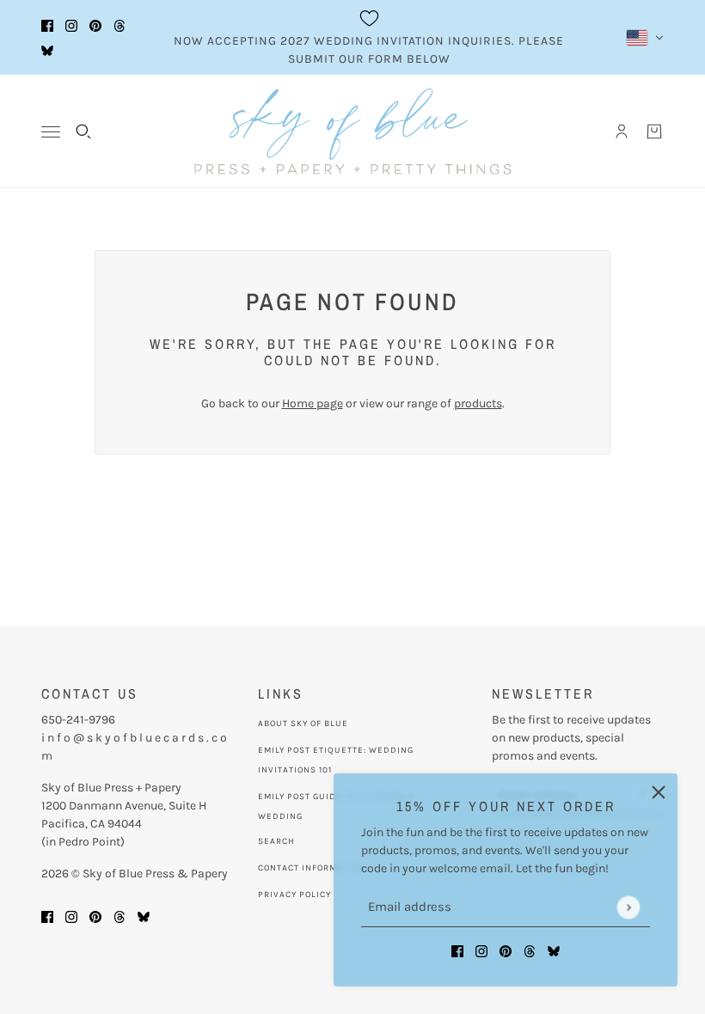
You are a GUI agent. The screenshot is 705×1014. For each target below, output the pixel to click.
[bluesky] (47, 50)
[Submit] (628, 907)
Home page (312, 403)
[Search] (83, 131)
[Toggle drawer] (50, 131)
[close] (658, 792)
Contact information (311, 868)
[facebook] (47, 25)
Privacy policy (294, 894)
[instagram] (71, 25)
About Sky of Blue (303, 723)
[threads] (119, 25)
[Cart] (654, 131)
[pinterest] (95, 25)
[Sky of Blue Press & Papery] (353, 131)
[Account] (621, 131)
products (478, 403)
